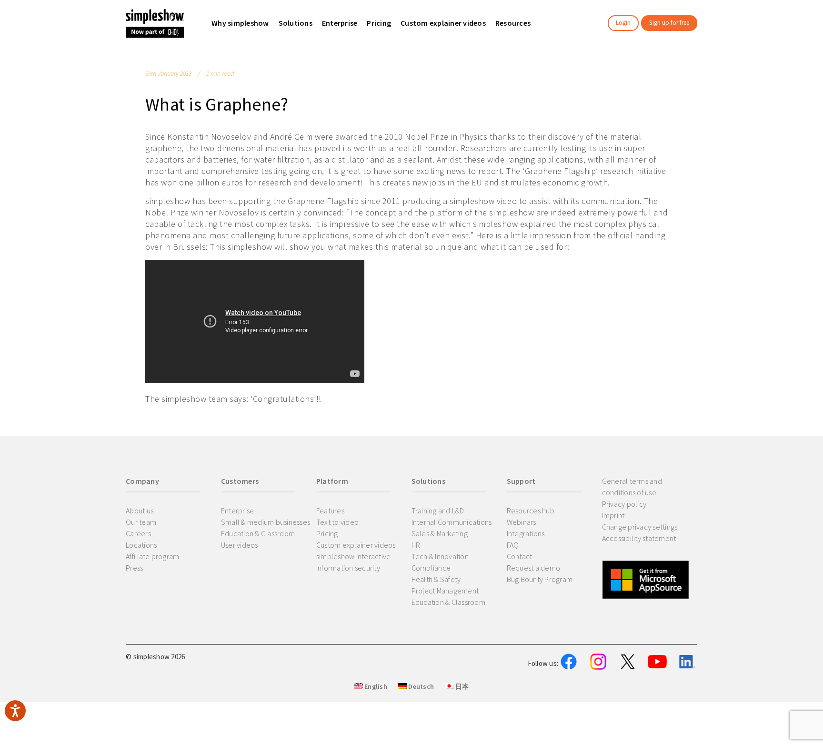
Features (330, 510)
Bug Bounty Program (540, 579)
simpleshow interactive (353, 556)
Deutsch (420, 686)
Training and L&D (438, 510)
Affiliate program (152, 556)
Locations (141, 545)
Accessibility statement (639, 538)
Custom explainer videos (356, 545)
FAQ (513, 545)
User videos (239, 545)
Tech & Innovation (440, 556)
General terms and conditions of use (632, 486)
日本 (461, 686)
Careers (138, 533)
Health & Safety (436, 579)
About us (139, 510)
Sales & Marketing (440, 533)
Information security (348, 567)
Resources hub (530, 510)
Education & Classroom (258, 533)
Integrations (526, 533)
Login (623, 23)
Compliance (431, 567)
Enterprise (237, 510)
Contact (519, 556)
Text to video (337, 522)
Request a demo (534, 567)
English (375, 686)
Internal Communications (452, 522)
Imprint (613, 515)
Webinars (521, 522)
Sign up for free (669, 23)
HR (416, 545)
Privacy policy (624, 504)
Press (134, 567)
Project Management (445, 590)
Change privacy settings (640, 526)
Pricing (327, 533)
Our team (141, 522)
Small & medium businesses (265, 522)
